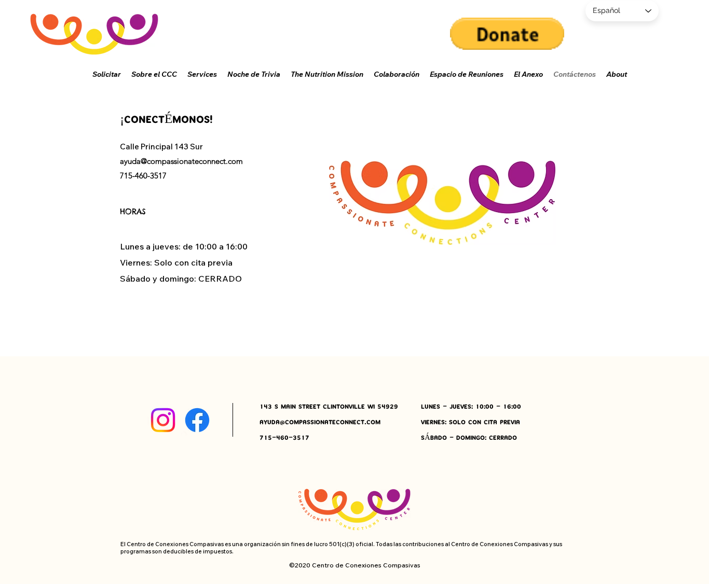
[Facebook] (197, 420)
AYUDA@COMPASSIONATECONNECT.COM (320, 422)
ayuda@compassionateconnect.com (181, 161)
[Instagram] (163, 420)
